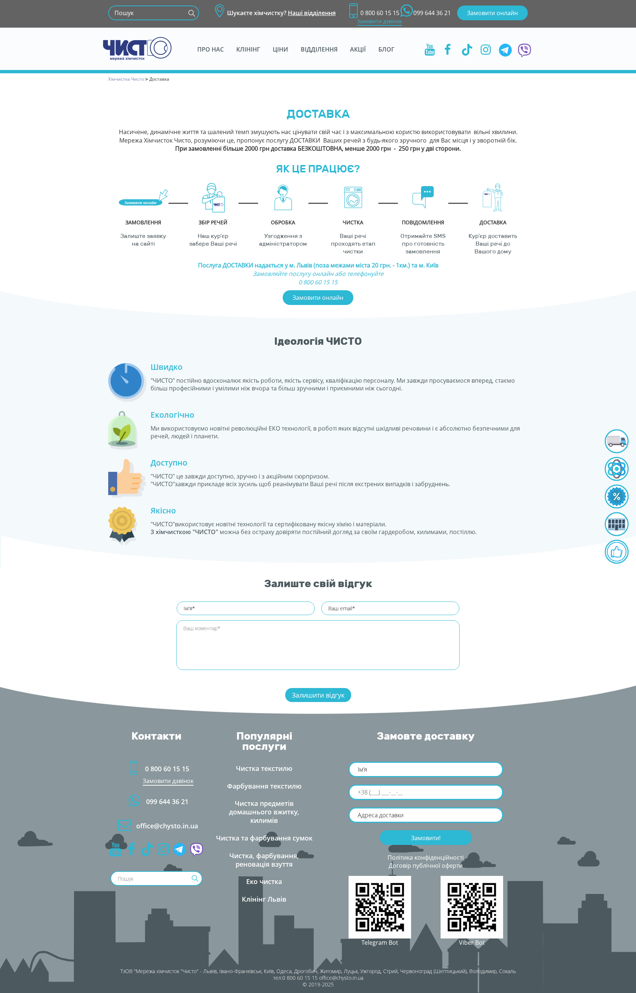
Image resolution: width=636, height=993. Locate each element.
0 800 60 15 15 (379, 13)
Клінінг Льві (264, 899)
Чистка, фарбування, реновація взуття (264, 860)
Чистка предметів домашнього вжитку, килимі (264, 812)
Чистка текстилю (264, 768)
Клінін (248, 49)
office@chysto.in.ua (167, 825)
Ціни (280, 49)
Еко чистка (264, 881)
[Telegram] (505, 49)
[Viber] (524, 49)
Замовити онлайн (492, 13)
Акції (358, 49)
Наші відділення (312, 13)
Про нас (210, 49)
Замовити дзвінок (379, 21)
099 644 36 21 (432, 13)
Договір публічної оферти (426, 866)
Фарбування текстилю (264, 786)
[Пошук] (191, 13)
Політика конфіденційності (426, 857)
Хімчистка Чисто (126, 79)
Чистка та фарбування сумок (264, 838)
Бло (386, 49)
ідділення (319, 49)
